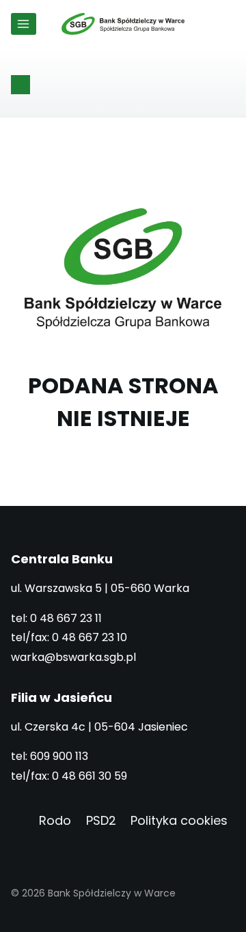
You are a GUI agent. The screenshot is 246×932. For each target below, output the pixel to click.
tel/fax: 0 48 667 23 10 (69, 637)
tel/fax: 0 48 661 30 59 (69, 776)
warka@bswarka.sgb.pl (73, 657)
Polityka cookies (179, 820)
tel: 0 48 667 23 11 (56, 618)
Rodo (55, 820)
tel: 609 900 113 (49, 756)
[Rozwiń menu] (23, 23)
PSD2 (101, 820)
